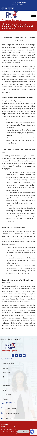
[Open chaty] (32, 431)
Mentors (5, 377)
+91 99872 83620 (19, 4)
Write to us (9, 418)
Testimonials (7, 394)
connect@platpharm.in (19, 2)
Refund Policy (15, 431)
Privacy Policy (25, 431)
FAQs (4, 390)
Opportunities (7, 372)
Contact (5, 399)
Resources (6, 385)
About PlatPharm (8, 363)
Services (5, 368)
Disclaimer (6, 431)
